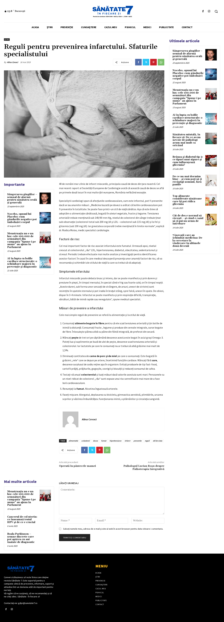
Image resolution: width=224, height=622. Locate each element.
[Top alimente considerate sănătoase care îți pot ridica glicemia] (211, 200)
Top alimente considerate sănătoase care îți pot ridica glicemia (187, 200)
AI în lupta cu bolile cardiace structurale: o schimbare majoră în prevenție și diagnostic (22, 262)
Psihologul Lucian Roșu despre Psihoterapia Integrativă (143, 467)
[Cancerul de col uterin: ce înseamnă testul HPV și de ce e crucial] (45, 520)
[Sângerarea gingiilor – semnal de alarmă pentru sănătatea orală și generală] (45, 198)
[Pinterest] (153, 62)
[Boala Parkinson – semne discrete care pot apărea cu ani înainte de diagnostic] (45, 537)
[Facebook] (203, 11)
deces (95, 440)
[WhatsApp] (161, 62)
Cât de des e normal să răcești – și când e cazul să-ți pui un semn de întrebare (188, 219)
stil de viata (157, 440)
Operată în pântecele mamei (77, 466)
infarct (127, 440)
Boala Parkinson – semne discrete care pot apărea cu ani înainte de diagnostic (21, 538)
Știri (7, 39)
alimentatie (73, 440)
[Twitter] (146, 62)
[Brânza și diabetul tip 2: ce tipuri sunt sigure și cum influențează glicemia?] (211, 161)
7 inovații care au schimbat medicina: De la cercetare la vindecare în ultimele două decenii (187, 241)
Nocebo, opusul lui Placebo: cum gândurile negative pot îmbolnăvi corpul (22, 218)
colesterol (85, 440)
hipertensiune (115, 440)
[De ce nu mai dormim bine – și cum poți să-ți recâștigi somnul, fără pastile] (211, 180)
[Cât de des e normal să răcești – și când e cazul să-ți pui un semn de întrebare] (211, 219)
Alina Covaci (12, 62)
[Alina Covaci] (70, 419)
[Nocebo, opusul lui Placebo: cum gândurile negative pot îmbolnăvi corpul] (45, 217)
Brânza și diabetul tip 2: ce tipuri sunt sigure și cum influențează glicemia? (188, 161)
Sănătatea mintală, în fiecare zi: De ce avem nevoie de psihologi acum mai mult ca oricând (187, 140)
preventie (137, 440)
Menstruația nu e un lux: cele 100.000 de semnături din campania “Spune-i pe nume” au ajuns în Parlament (21, 240)
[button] (216, 11)
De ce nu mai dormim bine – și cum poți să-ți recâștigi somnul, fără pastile (187, 180)
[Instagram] (209, 11)
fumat (103, 440)
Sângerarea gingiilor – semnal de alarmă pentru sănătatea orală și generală (22, 198)
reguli (147, 440)
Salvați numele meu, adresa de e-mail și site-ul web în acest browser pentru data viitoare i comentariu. (113, 528)
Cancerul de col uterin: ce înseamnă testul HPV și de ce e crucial (22, 519)
